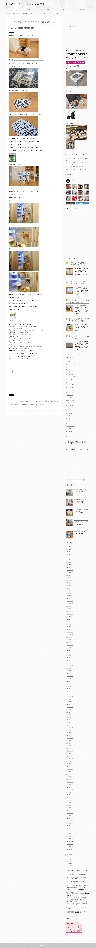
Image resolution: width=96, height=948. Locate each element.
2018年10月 (70, 730)
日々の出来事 (70, 426)
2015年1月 (70, 836)
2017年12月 (70, 756)
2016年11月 (70, 789)
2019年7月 (70, 707)
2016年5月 (70, 805)
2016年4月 (70, 807)
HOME (14, 9)
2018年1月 (70, 753)
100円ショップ (31, 9)
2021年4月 (70, 652)
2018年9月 (70, 732)
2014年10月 (70, 841)
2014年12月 (70, 838)
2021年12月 (70, 632)
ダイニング (70, 395)
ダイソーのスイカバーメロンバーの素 (76, 881)
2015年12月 (70, 818)
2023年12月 (70, 570)
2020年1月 (70, 691)
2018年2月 (70, 751)
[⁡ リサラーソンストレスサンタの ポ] (74, 192)
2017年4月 (70, 776)
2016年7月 (70, 800)
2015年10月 (70, 823)
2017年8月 (70, 766)
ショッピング (70, 387)
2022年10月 (70, 606)
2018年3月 (70, 748)
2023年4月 (70, 590)
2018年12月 (70, 725)
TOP (17, 13)
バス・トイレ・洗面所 (73, 402)
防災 (68, 436)
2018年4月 (70, 745)
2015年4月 (70, 828)
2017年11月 (70, 758)
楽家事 (69, 428)
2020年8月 (70, 673)
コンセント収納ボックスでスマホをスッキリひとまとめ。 (29, 60)
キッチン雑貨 (27, 28)
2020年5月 (70, 681)
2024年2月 (70, 564)
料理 (68, 420)
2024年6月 (70, 554)
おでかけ (69, 371)
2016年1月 (70, 815)
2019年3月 (70, 717)
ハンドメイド (70, 400)
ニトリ (69, 397)
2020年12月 (70, 663)
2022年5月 (70, 619)
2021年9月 (70, 639)
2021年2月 (70, 658)
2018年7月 (70, 738)
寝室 (68, 415)
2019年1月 (70, 722)
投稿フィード (72, 861)
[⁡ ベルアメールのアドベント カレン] (80, 192)
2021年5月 (70, 650)
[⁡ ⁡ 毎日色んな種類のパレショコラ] (68, 186)
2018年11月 (70, 727)
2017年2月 (70, 782)
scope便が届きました (79, 531)
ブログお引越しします (80, 489)
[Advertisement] (33, 382)
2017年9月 (70, 763)
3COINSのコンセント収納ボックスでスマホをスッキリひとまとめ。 (28, 404)
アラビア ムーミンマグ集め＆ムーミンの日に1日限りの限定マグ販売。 (38, 401)
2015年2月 (70, 833)
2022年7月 (70, 614)
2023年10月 (70, 575)
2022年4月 (70, 621)
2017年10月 (70, 761)
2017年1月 (70, 784)
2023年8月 (70, 580)
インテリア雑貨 (82, 9)
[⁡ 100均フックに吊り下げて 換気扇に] (86, 186)
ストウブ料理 (70, 389)
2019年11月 (70, 696)
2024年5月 (70, 557)
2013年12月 (70, 846)
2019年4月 (70, 714)
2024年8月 (70, 549)
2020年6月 (70, 678)
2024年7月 (70, 552)
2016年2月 (70, 813)
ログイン (71, 859)
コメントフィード (73, 863)
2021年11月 (70, 634)
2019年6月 (70, 709)
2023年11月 (70, 572)
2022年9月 (70, 608)
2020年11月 (70, 665)
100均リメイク (71, 364)
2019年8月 (70, 704)
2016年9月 (70, 794)
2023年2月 (70, 595)
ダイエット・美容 (71, 392)
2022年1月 (70, 629)
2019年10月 (70, 699)
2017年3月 (70, 779)
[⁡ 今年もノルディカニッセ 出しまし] (74, 198)
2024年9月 (70, 546)
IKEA (68, 367)
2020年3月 (70, 686)
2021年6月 (70, 647)
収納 (48, 9)
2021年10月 (70, 637)
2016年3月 (70, 810)
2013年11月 (70, 849)
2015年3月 (70, 831)
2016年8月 (70, 797)
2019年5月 (70, 712)
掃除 (68, 418)
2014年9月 (70, 844)
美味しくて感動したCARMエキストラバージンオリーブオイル (81, 521)
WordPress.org (73, 865)
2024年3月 (70, 562)
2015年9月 (70, 826)
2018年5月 (70, 743)
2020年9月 (70, 670)
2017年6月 (70, 771)
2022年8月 (70, 611)
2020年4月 (70, 683)
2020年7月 (70, 676)
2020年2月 (70, 689)
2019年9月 (70, 701)
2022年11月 (70, 603)
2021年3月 (70, 655)
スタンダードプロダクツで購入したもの (77, 907)
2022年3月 (70, 624)
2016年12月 (70, 787)
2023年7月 (70, 583)
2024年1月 (70, 567)
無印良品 (65, 9)
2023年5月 (70, 588)
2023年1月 (70, 598)
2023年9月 (70, 577)
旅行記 (69, 423)
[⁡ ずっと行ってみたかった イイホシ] (68, 198)
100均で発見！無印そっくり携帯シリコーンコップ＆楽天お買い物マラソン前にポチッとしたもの (78, 903)
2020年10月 (70, 668)
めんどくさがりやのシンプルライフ (26, 3)
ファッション (70, 405)
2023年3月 (70, 593)
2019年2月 (70, 720)
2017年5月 (70, 774)
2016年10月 (70, 792)
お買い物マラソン (71, 374)
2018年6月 (70, 740)
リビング (69, 408)
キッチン (20, 28)
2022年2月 (70, 626)
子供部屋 (69, 413)
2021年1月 (70, 660)
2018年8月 (70, 735)
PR (68, 369)
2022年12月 (70, 601)
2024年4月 (70, 559)
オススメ (69, 379)
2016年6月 (70, 802)
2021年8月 (70, 642)
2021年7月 (70, 645)
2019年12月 (70, 694)
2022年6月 (70, 616)
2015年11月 (70, 820)
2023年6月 (70, 585)
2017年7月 (70, 769)
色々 (68, 433)
